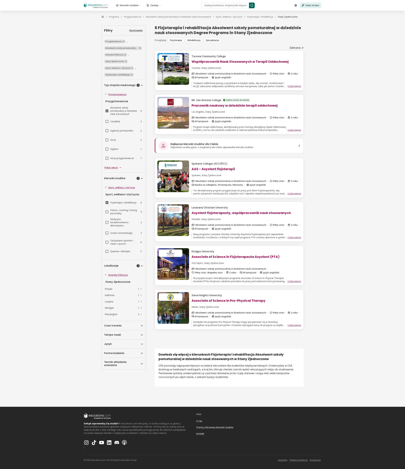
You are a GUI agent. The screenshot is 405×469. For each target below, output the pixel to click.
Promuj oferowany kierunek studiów (214, 427)
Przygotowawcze (117, 94)
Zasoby (154, 5)
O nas (199, 420)
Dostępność (315, 460)
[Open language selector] (296, 5)
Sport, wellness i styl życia (121, 187)
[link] (288, 16)
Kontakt (200, 433)
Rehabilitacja (193, 40)
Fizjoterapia (176, 40)
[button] (114, 41)
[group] (236, 40)
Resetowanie (136, 30)
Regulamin (282, 460)
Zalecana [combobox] (295, 47)
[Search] (252, 5)
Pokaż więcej (111, 167)
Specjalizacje (212, 40)
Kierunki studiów (129, 5)
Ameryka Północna (118, 274)
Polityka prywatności (298, 460)
